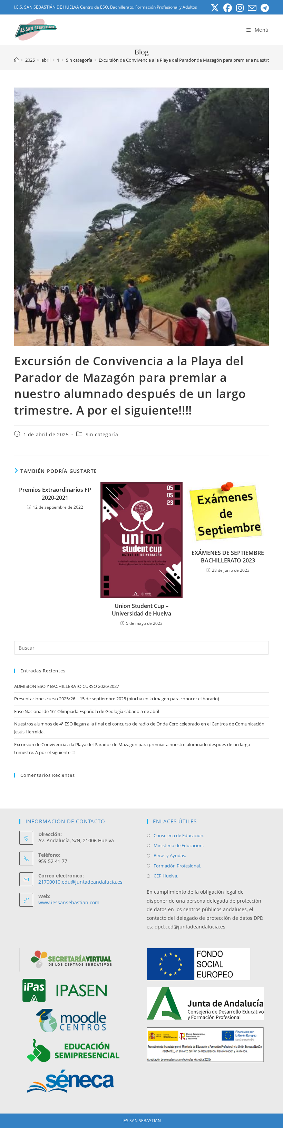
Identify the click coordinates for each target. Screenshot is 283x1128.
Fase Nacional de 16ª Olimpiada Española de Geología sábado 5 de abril (86, 711)
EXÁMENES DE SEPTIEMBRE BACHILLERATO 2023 (228, 556)
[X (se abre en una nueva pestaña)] (214, 8)
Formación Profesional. (177, 866)
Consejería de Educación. (179, 835)
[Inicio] (16, 60)
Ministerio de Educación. (179, 845)
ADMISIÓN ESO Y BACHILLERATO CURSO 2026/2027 (66, 686)
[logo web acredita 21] (205, 1044)
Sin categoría (102, 434)
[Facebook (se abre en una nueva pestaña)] (227, 8)
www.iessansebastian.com (68, 902)
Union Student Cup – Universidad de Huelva (141, 609)
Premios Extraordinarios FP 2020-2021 (55, 493)
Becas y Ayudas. (170, 855)
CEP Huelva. (166, 876)
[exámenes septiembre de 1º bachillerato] (228, 513)
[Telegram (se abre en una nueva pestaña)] (263, 8)
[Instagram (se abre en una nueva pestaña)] (240, 8)
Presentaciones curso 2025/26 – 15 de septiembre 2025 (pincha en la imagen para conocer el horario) (116, 698)
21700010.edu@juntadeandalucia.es (80, 881)
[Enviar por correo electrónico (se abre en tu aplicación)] (252, 8)
